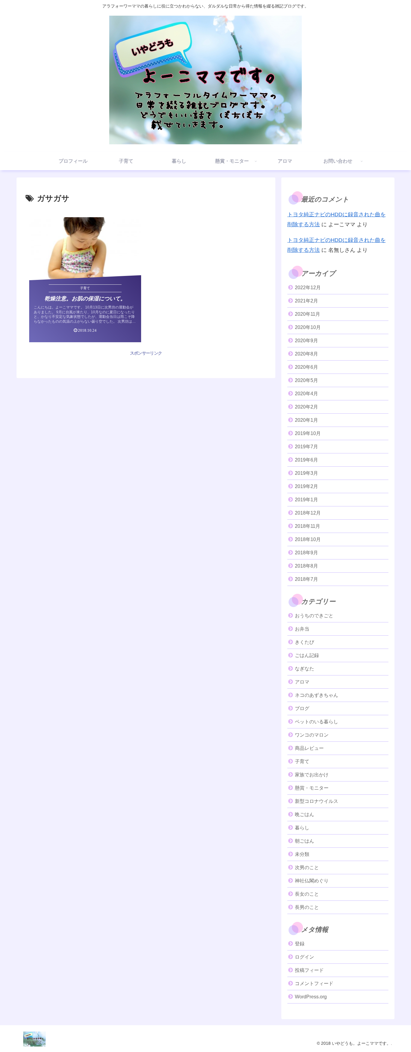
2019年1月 (306, 499)
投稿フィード (309, 970)
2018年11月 (307, 526)
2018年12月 (308, 512)
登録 (299, 943)
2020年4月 (306, 393)
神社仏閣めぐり (312, 880)
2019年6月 (306, 459)
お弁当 (302, 628)
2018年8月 (306, 565)
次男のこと (307, 867)
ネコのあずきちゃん (316, 695)
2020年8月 (306, 353)
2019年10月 (308, 433)
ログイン (304, 957)
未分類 (302, 854)
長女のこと (307, 894)
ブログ (302, 708)
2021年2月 (306, 300)
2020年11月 (307, 314)
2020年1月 (306, 420)
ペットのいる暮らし (316, 721)
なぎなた (304, 668)
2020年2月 (306, 406)
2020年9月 (306, 340)
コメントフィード (314, 983)
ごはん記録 (307, 655)
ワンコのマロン (312, 734)
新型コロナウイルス (316, 801)
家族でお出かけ (312, 774)
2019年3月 (306, 473)
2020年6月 (306, 367)
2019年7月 (306, 446)
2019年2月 (306, 486)
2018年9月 (306, 552)
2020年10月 (308, 327)
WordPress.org (311, 996)
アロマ (302, 681)
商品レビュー (309, 748)
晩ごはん (304, 814)
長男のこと (307, 907)
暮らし (302, 827)
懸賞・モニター (312, 788)
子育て (302, 761)
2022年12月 (308, 287)
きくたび (304, 642)
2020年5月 (306, 380)
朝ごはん (304, 841)
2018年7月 (306, 579)
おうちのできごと (314, 615)
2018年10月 (308, 539)
